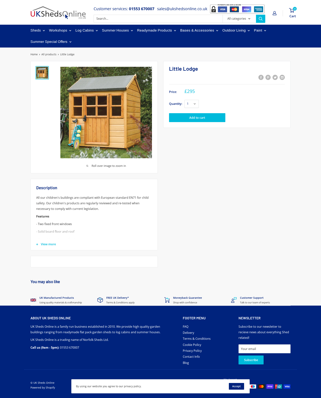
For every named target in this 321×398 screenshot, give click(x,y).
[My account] (274, 13)
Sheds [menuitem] (35, 30)
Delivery (188, 333)
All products (48, 54)
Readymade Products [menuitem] (154, 30)
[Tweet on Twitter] (275, 77)
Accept (236, 386)
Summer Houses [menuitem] (115, 30)
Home (34, 54)
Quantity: (175, 104)
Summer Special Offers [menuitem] (48, 42)
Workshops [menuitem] (58, 30)
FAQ (185, 327)
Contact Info (191, 357)
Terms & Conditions (197, 339)
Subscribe (251, 360)
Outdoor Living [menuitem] (234, 30)
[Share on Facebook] (261, 77)
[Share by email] (282, 77)
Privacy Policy (192, 351)
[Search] (260, 19)
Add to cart (197, 118)
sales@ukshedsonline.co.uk (182, 8)
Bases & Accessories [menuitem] (197, 30)
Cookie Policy (192, 345)
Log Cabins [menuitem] (84, 30)
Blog (186, 363)
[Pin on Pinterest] (268, 77)
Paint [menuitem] (258, 30)
